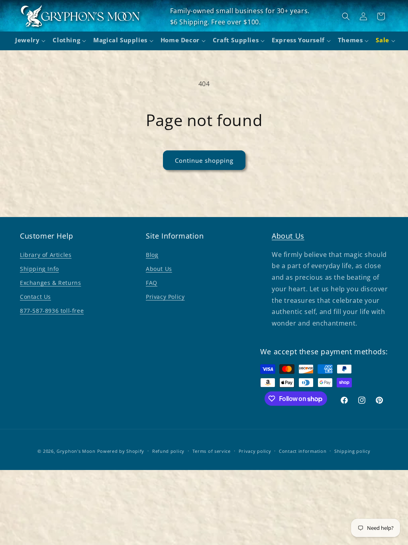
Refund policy (168, 451)
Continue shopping (204, 160)
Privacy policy (255, 451)
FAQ (151, 282)
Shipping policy (352, 451)
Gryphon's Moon (76, 451)
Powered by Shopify (121, 451)
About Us (159, 268)
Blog (152, 255)
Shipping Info (39, 268)
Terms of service (211, 451)
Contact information (302, 451)
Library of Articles (45, 255)
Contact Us (35, 296)
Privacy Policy (165, 296)
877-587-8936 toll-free (52, 310)
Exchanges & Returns (50, 282)
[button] (29, 41)
